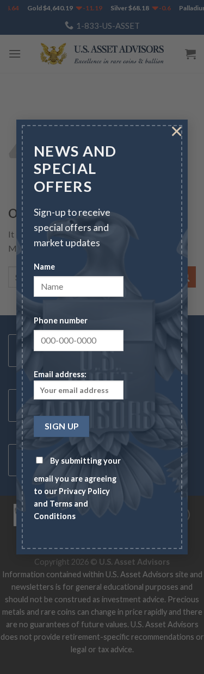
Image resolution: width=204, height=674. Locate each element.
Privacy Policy (84, 491)
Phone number (61, 320)
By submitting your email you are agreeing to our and (77, 488)
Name (44, 266)
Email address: (60, 374)
